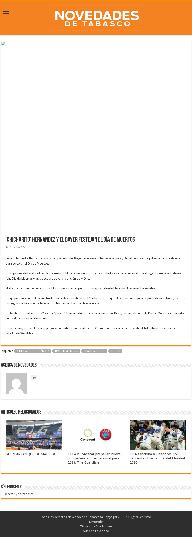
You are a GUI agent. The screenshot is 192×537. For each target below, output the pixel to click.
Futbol (116, 351)
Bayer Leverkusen (66, 351)
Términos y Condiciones (96, 526)
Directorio (96, 521)
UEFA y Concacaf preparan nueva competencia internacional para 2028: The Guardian (94, 458)
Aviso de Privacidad (96, 531)
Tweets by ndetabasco (18, 494)
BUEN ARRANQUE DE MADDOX (31, 454)
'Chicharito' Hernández (33, 351)
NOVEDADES (17, 247)
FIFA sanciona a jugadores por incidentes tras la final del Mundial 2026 (157, 458)
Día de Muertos (95, 351)
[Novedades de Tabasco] (96, 17)
